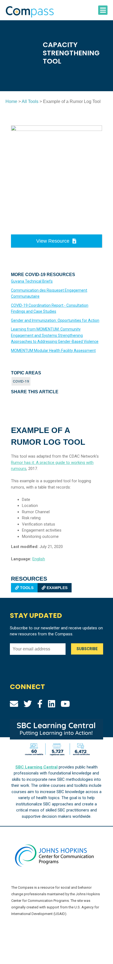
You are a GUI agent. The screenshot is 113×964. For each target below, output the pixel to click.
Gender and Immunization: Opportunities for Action (55, 320)
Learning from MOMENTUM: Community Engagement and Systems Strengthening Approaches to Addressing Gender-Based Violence (54, 335)
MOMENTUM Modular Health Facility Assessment (53, 350)
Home (11, 101)
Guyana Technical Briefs (32, 281)
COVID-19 (21, 381)
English (38, 558)
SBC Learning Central (36, 767)
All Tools (30, 101)
